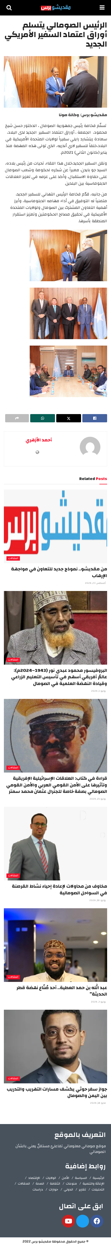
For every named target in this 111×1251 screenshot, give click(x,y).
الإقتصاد (34, 1178)
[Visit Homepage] (55, 7)
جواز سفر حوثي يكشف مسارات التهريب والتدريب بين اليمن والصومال (57, 1092)
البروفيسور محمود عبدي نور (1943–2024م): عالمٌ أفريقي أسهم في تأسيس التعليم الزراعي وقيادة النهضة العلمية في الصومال (59, 677)
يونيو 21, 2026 (98, 798)
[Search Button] (9, 7)
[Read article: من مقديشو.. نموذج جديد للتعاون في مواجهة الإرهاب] (55, 526)
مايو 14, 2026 (98, 1103)
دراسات (38, 1189)
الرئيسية (98, 1178)
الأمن (65, 1178)
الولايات (51, 1178)
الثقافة (55, 1183)
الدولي (68, 1189)
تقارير (82, 1189)
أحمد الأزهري (39, 440)
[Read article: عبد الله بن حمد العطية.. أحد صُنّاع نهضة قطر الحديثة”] (55, 945)
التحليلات (98, 1189)
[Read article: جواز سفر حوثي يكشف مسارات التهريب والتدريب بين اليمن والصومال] (55, 1046)
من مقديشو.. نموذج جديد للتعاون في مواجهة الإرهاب (59, 572)
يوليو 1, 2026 (99, 691)
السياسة (81, 1178)
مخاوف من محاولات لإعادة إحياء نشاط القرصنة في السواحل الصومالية (59, 889)
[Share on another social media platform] (17, 418)
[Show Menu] (102, 7)
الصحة (40, 1183)
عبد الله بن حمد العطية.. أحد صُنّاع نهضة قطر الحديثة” (62, 990)
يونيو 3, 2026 (99, 1001)
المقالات (13, 558)
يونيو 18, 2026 (98, 900)
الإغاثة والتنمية (93, 1183)
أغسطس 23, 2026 (96, 583)
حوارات (53, 1189)
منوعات (71, 1183)
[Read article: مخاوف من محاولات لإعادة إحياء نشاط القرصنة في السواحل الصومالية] (55, 843)
